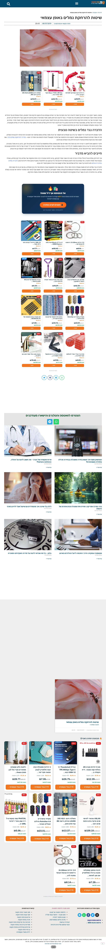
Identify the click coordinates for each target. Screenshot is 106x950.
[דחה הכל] (102, 943)
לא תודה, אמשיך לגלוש (53, 493)
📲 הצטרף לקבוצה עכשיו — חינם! (53, 489)
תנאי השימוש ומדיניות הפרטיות (53, 943)
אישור (53, 947)
